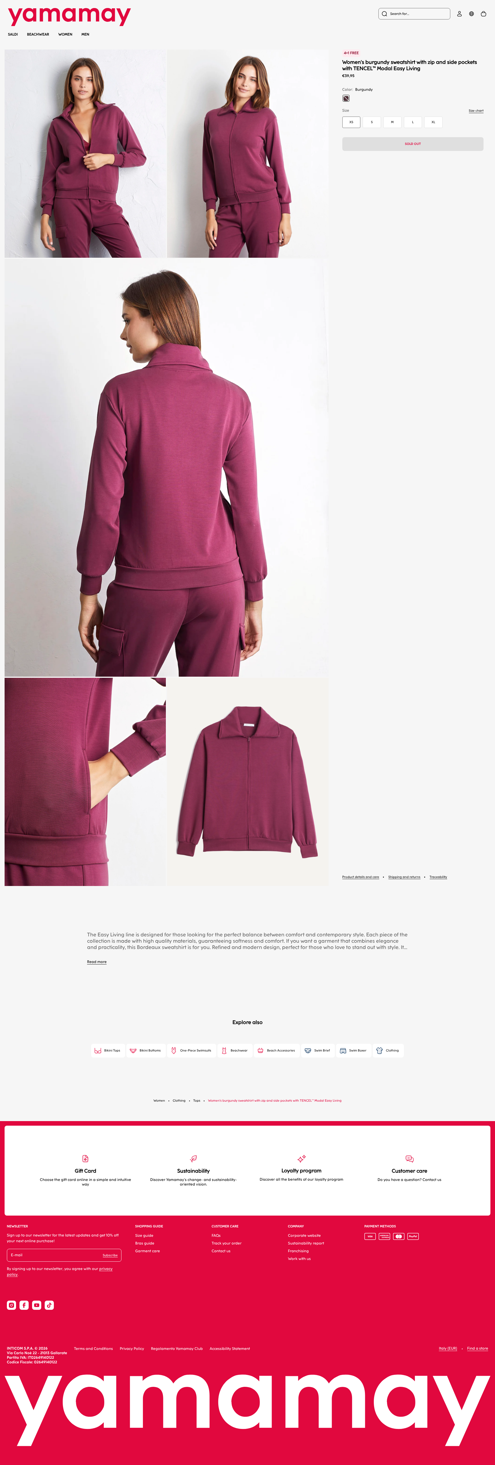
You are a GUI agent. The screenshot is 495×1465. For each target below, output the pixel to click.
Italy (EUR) (448, 1348)
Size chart (476, 111)
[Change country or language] (471, 14)
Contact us (221, 1251)
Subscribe (110, 1255)
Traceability (438, 877)
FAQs (216, 1236)
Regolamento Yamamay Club (177, 1349)
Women (65, 34)
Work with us (299, 1259)
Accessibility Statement (230, 1349)
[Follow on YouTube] (36, 1305)
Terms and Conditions (93, 1349)
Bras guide (144, 1243)
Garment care (147, 1251)
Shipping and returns (404, 877)
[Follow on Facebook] (24, 1305)
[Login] (459, 13)
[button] (85, 154)
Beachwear (38, 34)
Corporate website (304, 1236)
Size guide (144, 1236)
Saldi (13, 34)
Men (85, 34)
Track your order (227, 1243)
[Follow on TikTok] (49, 1305)
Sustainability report (306, 1243)
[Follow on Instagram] (11, 1305)
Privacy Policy (132, 1349)
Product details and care (360, 877)
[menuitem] (414, 13)
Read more (97, 962)
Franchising (298, 1251)
